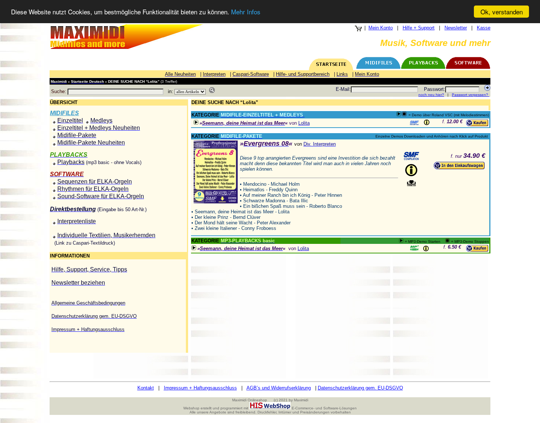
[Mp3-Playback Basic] (414, 247)
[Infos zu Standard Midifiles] (414, 123)
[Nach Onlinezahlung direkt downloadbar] (411, 183)
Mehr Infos (245, 12)
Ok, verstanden (501, 11)
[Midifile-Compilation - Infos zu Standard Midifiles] (411, 156)
